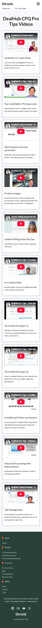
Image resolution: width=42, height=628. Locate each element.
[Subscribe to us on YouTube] (24, 608)
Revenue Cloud (7, 577)
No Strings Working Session (11, 558)
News (4, 586)
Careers (5, 589)
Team (4, 592)
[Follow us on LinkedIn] (12, 608)
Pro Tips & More (7, 568)
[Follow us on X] (29, 608)
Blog (3, 571)
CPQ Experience (7, 574)
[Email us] (18, 608)
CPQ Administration (9, 555)
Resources (6, 8)
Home (7, 538)
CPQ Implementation (9, 552)
